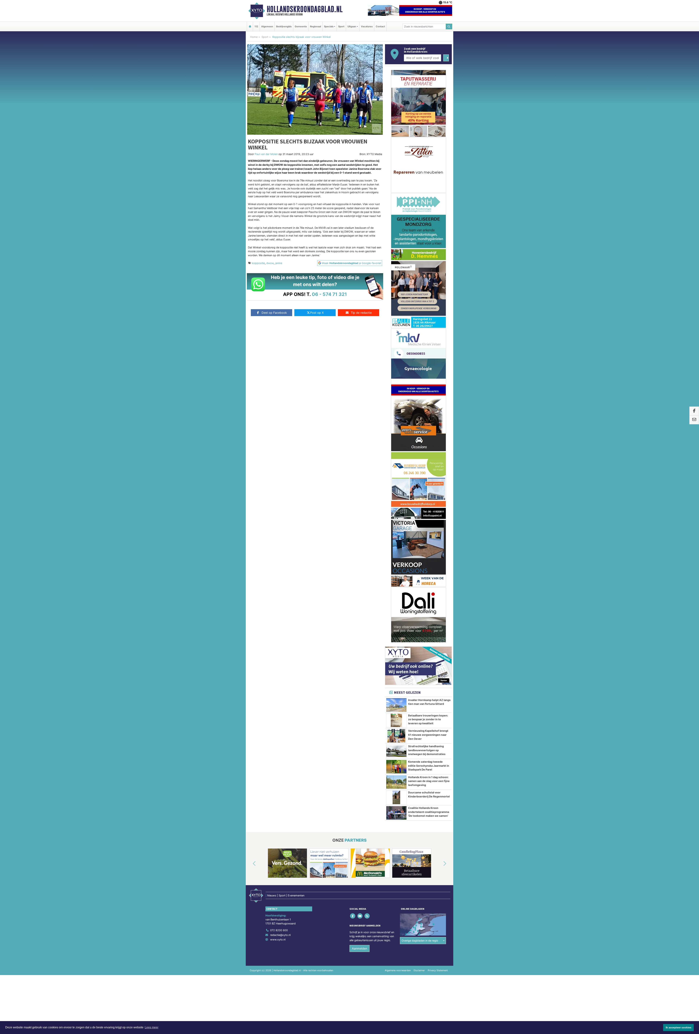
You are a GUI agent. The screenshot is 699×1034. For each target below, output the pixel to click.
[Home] (250, 26)
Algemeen (267, 26)
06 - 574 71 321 (329, 294)
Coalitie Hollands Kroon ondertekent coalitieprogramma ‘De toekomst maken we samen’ (428, 608)
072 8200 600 (279, 727)
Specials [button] (328, 26)
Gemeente (301, 26)
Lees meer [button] (151, 1027)
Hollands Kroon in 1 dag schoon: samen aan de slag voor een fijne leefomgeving (429, 578)
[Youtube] (360, 712)
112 (256, 26)
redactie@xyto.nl (280, 731)
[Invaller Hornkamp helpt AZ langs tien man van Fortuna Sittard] (396, 502)
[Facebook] (353, 712)
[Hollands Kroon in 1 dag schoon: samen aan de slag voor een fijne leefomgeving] (396, 579)
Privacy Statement (438, 767)
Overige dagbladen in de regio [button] (420, 737)
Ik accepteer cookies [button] (678, 1027)
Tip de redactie (361, 312)
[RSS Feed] (367, 712)
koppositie (258, 263)
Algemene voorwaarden (398, 767)
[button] (250, 661)
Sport (341, 26)
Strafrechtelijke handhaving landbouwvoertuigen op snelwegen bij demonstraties (426, 547)
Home (254, 36)
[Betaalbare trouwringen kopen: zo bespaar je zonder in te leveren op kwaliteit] (396, 517)
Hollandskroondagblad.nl (305, 9)
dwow (270, 263)
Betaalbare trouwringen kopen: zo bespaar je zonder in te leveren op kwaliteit (428, 516)
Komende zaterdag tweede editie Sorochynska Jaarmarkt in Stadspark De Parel (428, 562)
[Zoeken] (449, 26)
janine (278, 263)
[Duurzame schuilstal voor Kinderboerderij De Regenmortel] (396, 594)
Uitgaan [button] (351, 26)
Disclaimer (419, 767)
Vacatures (367, 26)
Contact (380, 26)
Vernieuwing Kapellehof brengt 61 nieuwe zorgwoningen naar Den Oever (428, 531)
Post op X (317, 312)
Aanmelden (359, 745)
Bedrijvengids (284, 26)
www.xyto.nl (277, 736)
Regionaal (315, 26)
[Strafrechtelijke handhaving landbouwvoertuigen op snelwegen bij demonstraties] (396, 548)
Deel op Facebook (274, 312)
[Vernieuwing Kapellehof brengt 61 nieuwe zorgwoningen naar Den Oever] (396, 533)
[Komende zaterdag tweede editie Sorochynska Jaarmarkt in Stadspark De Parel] (396, 564)
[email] (694, 419)
